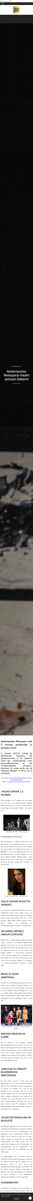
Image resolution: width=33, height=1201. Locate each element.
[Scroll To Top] (30, 1198)
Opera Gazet (17, 383)
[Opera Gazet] (16, 9)
